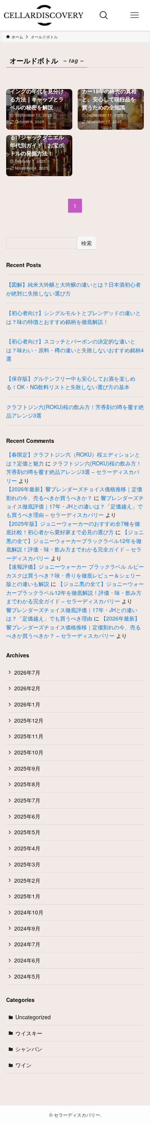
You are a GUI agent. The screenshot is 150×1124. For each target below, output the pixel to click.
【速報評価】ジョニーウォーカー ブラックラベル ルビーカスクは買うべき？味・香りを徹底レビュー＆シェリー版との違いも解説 (75, 575)
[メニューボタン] (134, 15)
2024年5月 (27, 976)
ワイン (23, 1065)
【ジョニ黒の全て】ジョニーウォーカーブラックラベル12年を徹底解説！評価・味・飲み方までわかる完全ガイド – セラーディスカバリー (75, 592)
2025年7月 (27, 800)
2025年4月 (27, 848)
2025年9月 (27, 768)
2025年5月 (27, 832)
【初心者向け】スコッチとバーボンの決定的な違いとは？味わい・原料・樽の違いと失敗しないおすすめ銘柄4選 (75, 349)
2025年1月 (27, 896)
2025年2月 (27, 880)
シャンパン (28, 1049)
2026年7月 (27, 672)
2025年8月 (27, 784)
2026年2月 (27, 688)
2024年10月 (28, 912)
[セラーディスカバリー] (44, 15)
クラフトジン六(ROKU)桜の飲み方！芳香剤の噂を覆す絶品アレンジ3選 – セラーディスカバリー (74, 471)
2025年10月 (28, 752)
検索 (86, 243)
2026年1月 (27, 704)
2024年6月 (27, 960)
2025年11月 (28, 736)
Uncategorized (33, 1017)
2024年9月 (27, 928)
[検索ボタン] (103, 15)
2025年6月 (27, 816)
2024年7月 (27, 944)
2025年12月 (28, 720)
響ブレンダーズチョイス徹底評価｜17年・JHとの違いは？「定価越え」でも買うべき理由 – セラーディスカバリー (75, 506)
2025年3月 (27, 864)
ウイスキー (28, 1033)
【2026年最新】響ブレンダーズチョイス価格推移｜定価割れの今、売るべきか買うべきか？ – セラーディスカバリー (73, 626)
